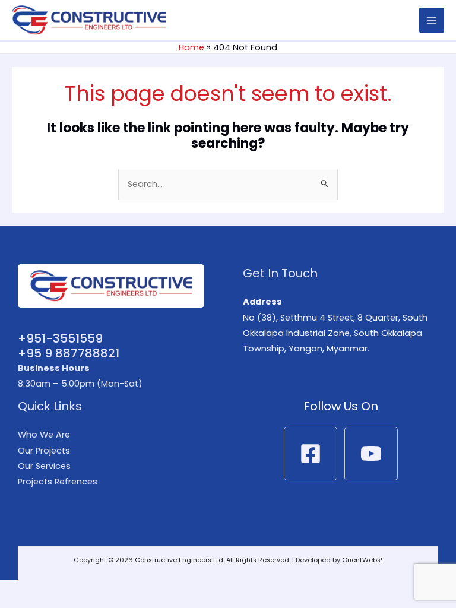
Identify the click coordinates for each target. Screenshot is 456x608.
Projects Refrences (57, 481)
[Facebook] (310, 453)
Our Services (44, 466)
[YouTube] (371, 453)
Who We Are (44, 435)
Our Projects (44, 451)
